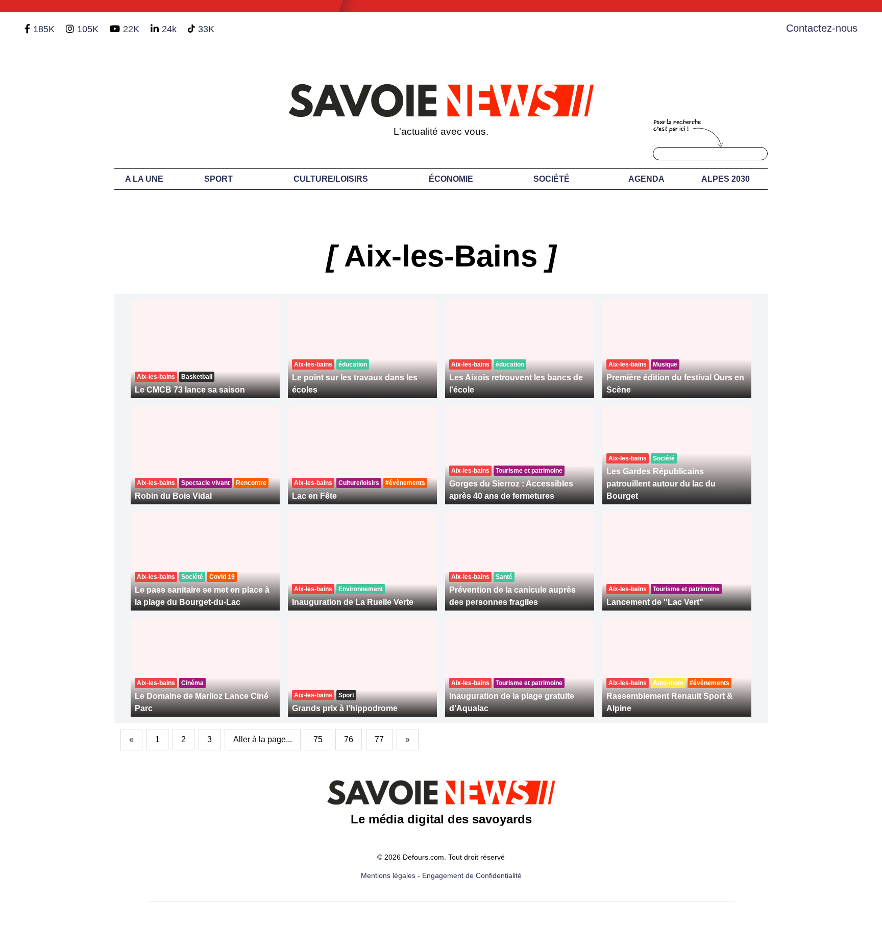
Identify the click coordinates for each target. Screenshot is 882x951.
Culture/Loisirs (330, 179)
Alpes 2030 (725, 179)
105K (88, 29)
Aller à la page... (262, 739)
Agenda (646, 179)
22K (131, 29)
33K (206, 29)
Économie (451, 179)
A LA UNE (144, 179)
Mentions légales (388, 875)
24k (169, 29)
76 (348, 739)
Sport (218, 179)
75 (318, 739)
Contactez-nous (821, 28)
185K (44, 29)
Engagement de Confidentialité (472, 875)
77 (379, 739)
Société (551, 179)
